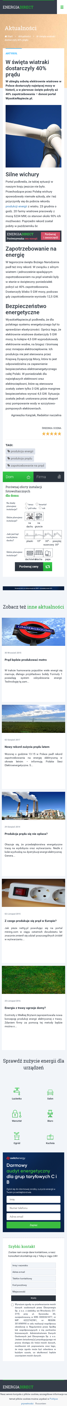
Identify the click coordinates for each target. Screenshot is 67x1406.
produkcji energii (16, 206)
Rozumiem (40, 1403)
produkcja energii (22, 451)
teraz (30, 504)
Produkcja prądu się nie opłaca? (26, 834)
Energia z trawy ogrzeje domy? (25, 1008)
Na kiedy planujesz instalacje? (12, 506)
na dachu (29, 525)
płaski (29, 541)
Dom (10, 477)
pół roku (32, 508)
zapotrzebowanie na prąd (27, 465)
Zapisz (33, 1225)
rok (43, 508)
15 (39, 541)
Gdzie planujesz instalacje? (14, 519)
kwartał (42, 504)
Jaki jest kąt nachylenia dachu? (13, 537)
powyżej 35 (57, 543)
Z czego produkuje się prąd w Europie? (31, 921)
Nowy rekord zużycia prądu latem (27, 747)
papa (47, 559)
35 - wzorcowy (47, 542)
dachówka (29, 559)
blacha (38, 559)
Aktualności (24, 36)
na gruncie (39, 525)
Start (9, 36)
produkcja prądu (21, 458)
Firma (41, 477)
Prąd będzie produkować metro (26, 660)
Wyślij (33, 1298)
